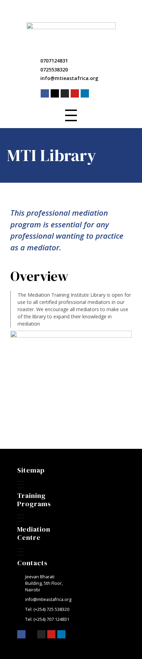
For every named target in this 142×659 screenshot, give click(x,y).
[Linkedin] (85, 93)
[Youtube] (75, 93)
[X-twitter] (55, 93)
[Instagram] (65, 93)
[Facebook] (45, 93)
